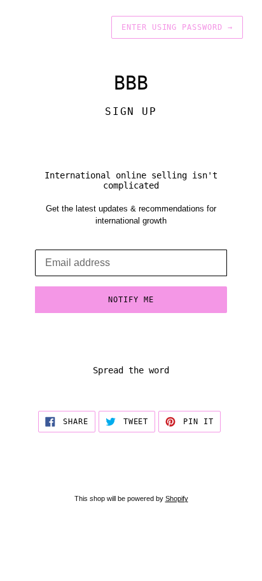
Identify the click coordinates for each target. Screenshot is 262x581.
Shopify (176, 498)
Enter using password (177, 27)
